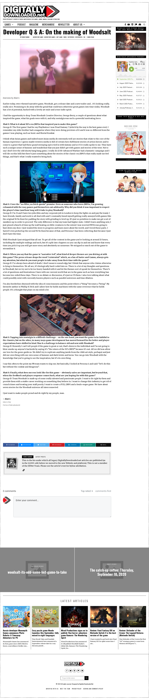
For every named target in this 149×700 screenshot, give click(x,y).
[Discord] (140, 24)
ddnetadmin (25, 37)
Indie (65, 37)
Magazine (33, 24)
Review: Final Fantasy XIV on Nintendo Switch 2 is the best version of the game (103, 633)
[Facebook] (125, 24)
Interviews (78, 37)
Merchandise (48, 24)
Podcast (21, 24)
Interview (71, 37)
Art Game (59, 37)
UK (84, 37)
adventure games (49, 37)
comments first (103, 491)
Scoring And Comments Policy (93, 689)
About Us (77, 24)
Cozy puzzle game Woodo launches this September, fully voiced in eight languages (45, 633)
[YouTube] (128, 24)
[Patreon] (136, 24)
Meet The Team (65, 689)
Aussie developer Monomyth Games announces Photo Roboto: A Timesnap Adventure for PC (15, 634)
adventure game (38, 37)
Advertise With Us (52, 689)
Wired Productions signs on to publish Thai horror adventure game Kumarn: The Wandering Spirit (74, 634)
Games (8, 24)
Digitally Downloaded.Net (86, 684)
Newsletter (63, 24)
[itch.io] (132, 24)
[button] (86, 678)
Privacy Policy (76, 689)
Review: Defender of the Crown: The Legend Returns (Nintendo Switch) (131, 633)
